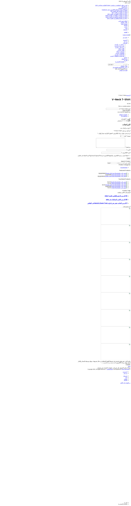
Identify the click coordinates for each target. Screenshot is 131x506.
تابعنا (129, 366)
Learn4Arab (110, 369)
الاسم (128, 150)
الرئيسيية (125, 372)
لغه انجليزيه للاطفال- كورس (117, 56)
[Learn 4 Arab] (126, 35)
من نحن (125, 41)
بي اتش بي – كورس (119, 44)
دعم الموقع (124, 7)
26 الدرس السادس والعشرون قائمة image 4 (116, 15)
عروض (125, 57)
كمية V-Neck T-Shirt (125, 108)
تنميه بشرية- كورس (119, 46)
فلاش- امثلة (121, 48)
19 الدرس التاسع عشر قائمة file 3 (119, 11)
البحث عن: (127, 163)
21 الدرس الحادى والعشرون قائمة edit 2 (117, 14)
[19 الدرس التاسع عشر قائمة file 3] (115, 258)
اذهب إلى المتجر (123, 70)
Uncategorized (123, 167)
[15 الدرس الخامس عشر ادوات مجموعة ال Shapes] (115, 360)
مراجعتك (127, 147)
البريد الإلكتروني (126, 152)
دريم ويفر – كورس (119, 47)
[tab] (64, 114)
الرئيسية (125, 40)
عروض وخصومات (122, 8)
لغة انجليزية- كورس (119, 54)
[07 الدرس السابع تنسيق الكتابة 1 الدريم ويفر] (115, 241)
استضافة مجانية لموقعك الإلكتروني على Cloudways (114, 9)
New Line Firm (125, 369)
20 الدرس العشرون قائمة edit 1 (119, 12)
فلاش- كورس (120, 50)
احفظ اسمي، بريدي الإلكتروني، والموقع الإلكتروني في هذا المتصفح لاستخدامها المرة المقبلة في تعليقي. (103, 155)
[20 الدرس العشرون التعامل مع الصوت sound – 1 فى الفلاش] (115, 224)
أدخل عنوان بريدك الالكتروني (123, 362)
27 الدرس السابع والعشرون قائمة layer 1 (117, 18)
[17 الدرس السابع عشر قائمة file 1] (115, 326)
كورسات (125, 43)
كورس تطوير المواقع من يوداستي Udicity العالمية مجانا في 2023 (111, 5)
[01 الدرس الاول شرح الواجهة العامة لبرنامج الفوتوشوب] (115, 292)
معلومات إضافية (123, 114)
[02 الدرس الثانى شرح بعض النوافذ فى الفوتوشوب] (115, 275)
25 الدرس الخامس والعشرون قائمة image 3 (116, 17)
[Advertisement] (65, 83)
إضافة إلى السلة (126, 110)
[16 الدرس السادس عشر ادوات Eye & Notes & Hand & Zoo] (115, 343)
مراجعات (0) (124, 116)
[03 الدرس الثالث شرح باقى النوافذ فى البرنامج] (115, 309)
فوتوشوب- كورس (119, 53)
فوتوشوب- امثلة (120, 51)
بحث (109, 163)
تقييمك (128, 136)
